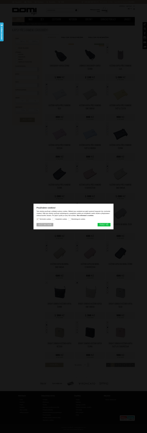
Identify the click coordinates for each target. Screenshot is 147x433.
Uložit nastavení (44, 224)
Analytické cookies (61, 219)
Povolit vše (104, 224)
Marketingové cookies (78, 219)
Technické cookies (45, 219)
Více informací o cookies (85, 215)
